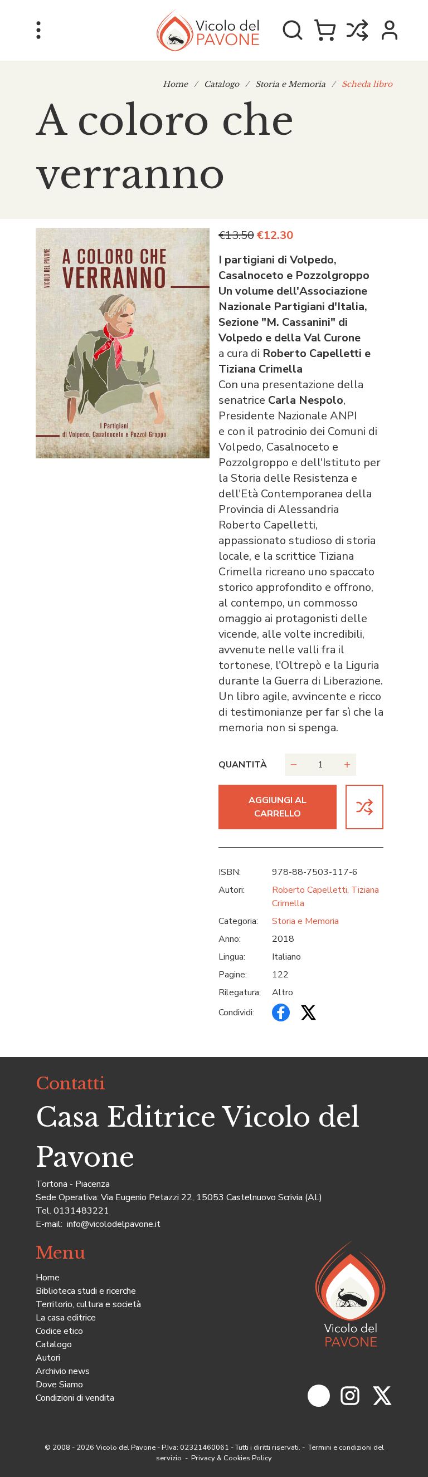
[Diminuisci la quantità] (294, 765)
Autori (48, 1358)
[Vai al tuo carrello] (325, 30)
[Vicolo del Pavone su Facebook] (319, 1396)
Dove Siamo (59, 1384)
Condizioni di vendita (75, 1398)
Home (175, 84)
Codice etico (59, 1331)
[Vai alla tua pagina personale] (389, 30)
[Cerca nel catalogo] (292, 30)
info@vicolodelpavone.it (112, 1224)
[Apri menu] (38, 30)
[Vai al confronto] (357, 30)
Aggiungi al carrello (278, 807)
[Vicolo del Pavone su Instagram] (350, 1396)
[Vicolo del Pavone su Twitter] (381, 1396)
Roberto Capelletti (309, 890)
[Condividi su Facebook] (281, 1012)
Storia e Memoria (290, 84)
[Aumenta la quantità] (347, 765)
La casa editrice (66, 1318)
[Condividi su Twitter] (308, 1012)
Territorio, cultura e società (88, 1304)
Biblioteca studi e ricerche (86, 1291)
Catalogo (221, 84)
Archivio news (63, 1371)
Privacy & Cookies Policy (230, 1458)
